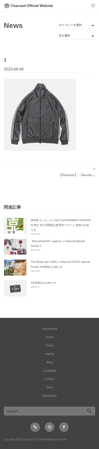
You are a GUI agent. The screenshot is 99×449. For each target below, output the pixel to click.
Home (50, 337)
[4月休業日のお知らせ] (15, 288)
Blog (50, 362)
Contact (49, 379)
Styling (49, 354)
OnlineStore (49, 329)
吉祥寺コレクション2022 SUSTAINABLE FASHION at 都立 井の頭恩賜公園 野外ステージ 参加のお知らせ (61, 225)
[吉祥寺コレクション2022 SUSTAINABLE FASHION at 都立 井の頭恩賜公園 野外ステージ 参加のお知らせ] (15, 226)
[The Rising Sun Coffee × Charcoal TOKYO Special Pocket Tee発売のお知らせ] (15, 267)
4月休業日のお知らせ (43, 282)
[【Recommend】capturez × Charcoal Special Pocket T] (15, 247)
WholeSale (49, 396)
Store (49, 387)
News (13, 25)
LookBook (49, 370)
